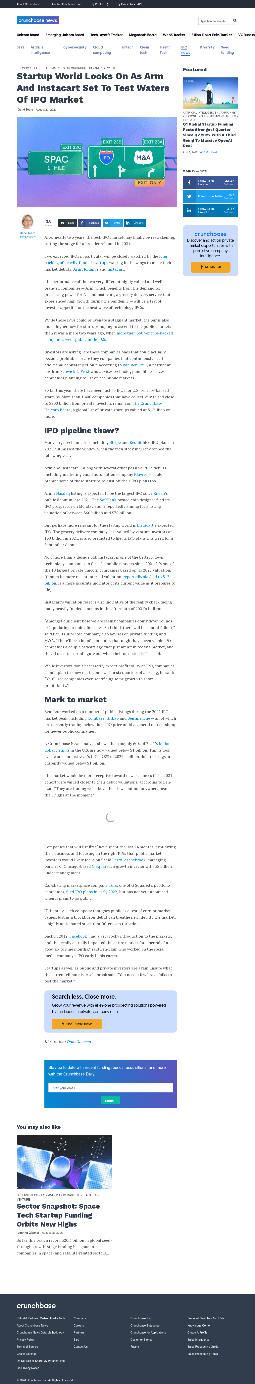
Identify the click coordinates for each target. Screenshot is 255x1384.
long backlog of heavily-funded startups (105, 259)
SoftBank (108, 500)
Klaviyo (140, 474)
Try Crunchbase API (129, 4)
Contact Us (81, 1346)
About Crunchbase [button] (28, 4)
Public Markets (53, 68)
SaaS (20, 47)
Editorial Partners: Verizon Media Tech (41, 1318)
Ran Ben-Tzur (135, 365)
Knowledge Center (199, 1325)
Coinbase (96, 718)
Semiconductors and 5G (86, 68)
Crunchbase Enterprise (145, 1325)
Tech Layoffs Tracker (106, 35)
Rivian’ (160, 493)
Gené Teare (25, 109)
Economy (24, 68)
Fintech (128, 47)
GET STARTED (213, 267)
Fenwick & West (75, 371)
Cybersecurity (75, 47)
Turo (113, 885)
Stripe (115, 442)
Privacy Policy (25, 1339)
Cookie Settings (26, 1354)
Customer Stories (141, 1339)
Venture (23, 1199)
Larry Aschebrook (128, 860)
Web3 (111, 68)
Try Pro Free (98, 4)
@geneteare (29, 236)
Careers (79, 1325)
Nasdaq (63, 493)
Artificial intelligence (200, 112)
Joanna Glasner (28, 1233)
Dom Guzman (79, 1041)
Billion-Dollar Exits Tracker (211, 35)
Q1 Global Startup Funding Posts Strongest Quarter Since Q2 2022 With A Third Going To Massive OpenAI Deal (209, 135)
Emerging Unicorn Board (65, 35)
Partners (79, 1332)
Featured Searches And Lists (205, 1318)
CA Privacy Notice (28, 1368)
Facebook (78, 936)
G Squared (101, 866)
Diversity (207, 47)
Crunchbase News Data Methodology (40, 1332)
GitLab (112, 718)
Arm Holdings (85, 269)
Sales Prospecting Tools (202, 1354)
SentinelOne (139, 718)
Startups (89, 1195)
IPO (35, 68)
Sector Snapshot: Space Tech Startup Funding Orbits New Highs (58, 1215)
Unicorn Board (28, 35)
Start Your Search (79, 1023)
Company (80, 1318)
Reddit (136, 442)
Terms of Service (27, 1346)
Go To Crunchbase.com (67, 4)
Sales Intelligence (198, 1339)
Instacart (115, 269)
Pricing (134, 1346)
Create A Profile (197, 1332)
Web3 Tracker (174, 35)
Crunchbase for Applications (148, 1332)
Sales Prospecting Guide (203, 1346)
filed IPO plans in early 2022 (91, 891)
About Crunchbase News (32, 1325)
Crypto (224, 112)
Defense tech (27, 1195)
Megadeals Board (143, 35)
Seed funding (210, 116)
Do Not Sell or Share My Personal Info (41, 1361)
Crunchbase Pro (140, 1318)
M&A (51, 1195)
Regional (191, 116)
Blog (76, 1339)
